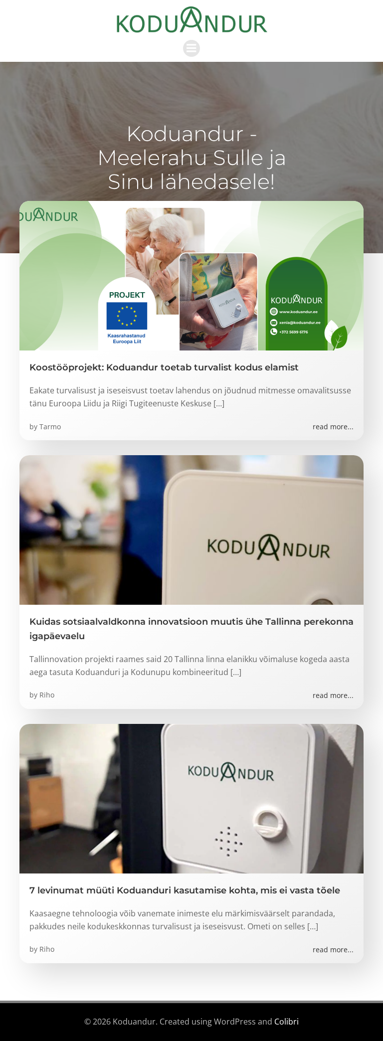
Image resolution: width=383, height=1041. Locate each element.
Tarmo (50, 426)
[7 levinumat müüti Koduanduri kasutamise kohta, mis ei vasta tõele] (191, 797)
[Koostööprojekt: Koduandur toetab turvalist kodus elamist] (191, 274)
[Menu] (191, 48)
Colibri (286, 1021)
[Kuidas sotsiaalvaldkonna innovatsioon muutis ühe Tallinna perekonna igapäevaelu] (191, 528)
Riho (46, 694)
